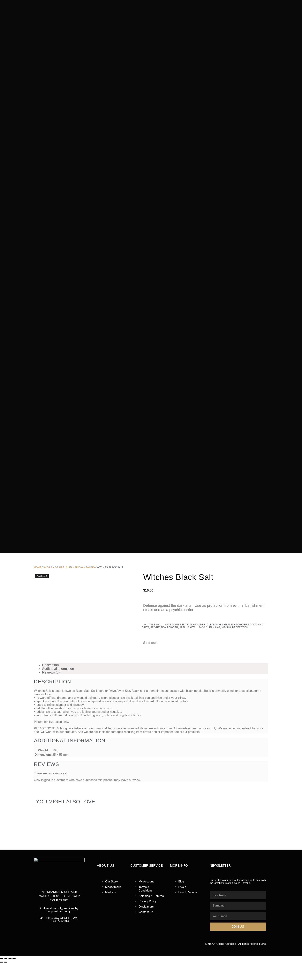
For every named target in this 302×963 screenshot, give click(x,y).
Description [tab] (50, 665)
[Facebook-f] (43, 947)
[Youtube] (75, 947)
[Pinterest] (91, 947)
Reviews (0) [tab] (51, 672)
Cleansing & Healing (221, 624)
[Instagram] (59, 947)
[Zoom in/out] (1, 958)
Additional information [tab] (58, 668)
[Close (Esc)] (14, 958)
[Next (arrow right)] (5, 962)
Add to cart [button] (118, 838)
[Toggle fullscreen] (5, 958)
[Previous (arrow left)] (1, 962)
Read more (68, 846)
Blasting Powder (193, 624)
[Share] (10, 958)
